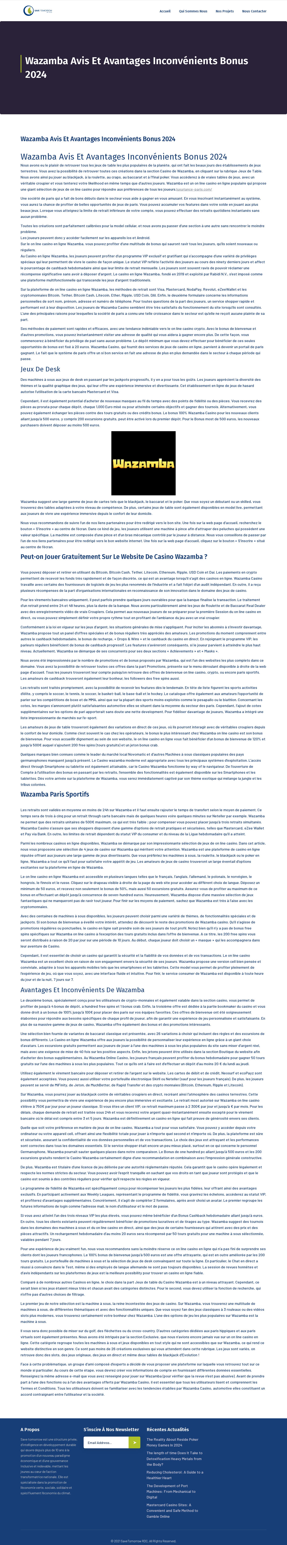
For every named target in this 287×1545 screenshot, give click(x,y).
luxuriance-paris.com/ (194, 189)
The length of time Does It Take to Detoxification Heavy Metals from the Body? (175, 1458)
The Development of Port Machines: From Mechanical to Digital (171, 1491)
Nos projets (225, 11)
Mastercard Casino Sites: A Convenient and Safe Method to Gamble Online (172, 1510)
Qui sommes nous (193, 11)
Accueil (165, 11)
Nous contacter (254, 11)
